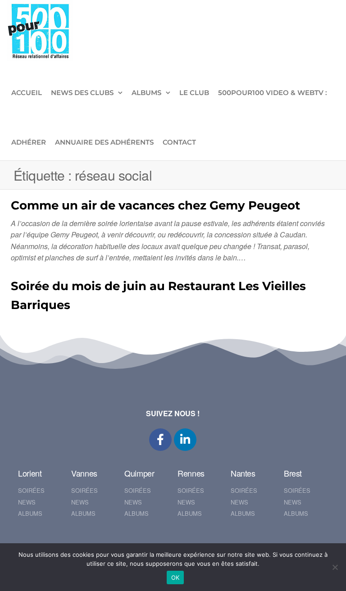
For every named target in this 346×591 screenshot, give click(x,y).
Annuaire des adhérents (104, 142)
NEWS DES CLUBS (82, 92)
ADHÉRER (28, 142)
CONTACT (179, 142)
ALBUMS (146, 92)
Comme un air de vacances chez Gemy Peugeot (155, 205)
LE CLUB (194, 92)
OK (175, 577)
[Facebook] (160, 439)
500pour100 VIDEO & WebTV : (272, 92)
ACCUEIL (26, 92)
